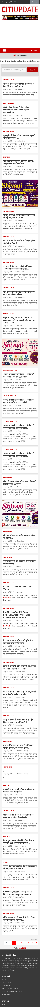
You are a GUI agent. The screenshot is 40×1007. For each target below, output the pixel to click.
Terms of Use (6, 982)
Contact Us (5, 979)
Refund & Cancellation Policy (12, 991)
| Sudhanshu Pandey (21, 487)
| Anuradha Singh (20, 141)
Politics (6, 157)
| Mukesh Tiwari (19, 872)
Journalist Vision (10, 370)
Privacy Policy (6, 985)
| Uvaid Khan (18, 795)
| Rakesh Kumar (19, 672)
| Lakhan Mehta (19, 89)
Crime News (7, 477)
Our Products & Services (10, 988)
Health (6, 785)
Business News (8, 103)
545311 (22, 948)
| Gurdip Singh (18, 725)
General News (8, 80)
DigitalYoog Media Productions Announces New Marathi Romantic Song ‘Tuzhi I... (19, 320)
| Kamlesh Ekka (19, 897)
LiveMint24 (7, 598)
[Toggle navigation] (4, 50)
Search (32, 70)
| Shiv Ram (17, 380)
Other (5, 862)
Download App (7, 994)
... (4, 771)
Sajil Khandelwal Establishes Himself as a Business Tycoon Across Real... (17, 109)
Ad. (3, 204)
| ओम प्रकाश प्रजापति (20, 846)
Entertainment (9, 313)
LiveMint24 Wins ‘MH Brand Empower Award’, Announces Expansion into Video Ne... (16, 615)
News (4, 1004)
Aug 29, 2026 (8, 751)
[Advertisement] (20, 35)
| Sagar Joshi (18, 115)
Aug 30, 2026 (8, 89)
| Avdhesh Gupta (19, 541)
